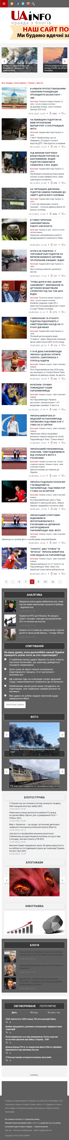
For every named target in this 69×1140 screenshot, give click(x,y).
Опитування (34, 646)
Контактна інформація (22, 1130)
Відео (13, 1108)
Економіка (53, 1101)
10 (45, 582)
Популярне (48, 1006)
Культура (10, 1104)
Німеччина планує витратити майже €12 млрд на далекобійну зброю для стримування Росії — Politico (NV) (33, 815)
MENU (4, 3)
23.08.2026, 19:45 (17, 854)
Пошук (31, 83)
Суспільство (42, 1101)
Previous (3, 61)
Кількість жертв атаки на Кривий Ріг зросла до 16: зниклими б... (16, 68)
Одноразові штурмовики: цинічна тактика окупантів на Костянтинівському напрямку (41, 953)
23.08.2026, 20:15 (17, 830)
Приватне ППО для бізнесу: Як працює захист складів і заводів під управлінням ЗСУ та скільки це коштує (40, 619)
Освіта (33, 1104)
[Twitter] (22, 4)
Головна (8, 1101)
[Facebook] (17, 4)
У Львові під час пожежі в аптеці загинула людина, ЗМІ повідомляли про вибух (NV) (35, 804)
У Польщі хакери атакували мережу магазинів (28, 1057)
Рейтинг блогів (52, 1108)
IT (44, 1104)
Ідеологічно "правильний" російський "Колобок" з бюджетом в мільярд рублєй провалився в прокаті (40, 981)
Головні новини (20, 1101)
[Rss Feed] (11, 4)
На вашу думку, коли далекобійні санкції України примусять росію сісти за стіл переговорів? (34, 653)
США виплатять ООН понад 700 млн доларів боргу (31, 1019)
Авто (39, 1104)
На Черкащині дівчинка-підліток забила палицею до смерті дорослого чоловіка (48, 192)
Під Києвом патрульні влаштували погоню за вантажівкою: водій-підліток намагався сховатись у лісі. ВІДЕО (44, 159)
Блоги (34, 945)
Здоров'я (50, 1104)
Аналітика (34, 594)
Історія (25, 1104)
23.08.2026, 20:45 (17, 809)
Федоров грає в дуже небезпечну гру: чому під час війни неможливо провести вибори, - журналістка (41, 604)
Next (65, 61)
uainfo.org (36, 1123)
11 (53, 582)
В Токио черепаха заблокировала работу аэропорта (41, 223)
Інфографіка (34, 906)
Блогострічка (34, 797)
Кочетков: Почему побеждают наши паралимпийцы (41, 387)
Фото (34, 717)
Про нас (8, 1130)
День (14, 1012)
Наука (18, 1104)
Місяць (34, 1012)
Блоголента (39, 1108)
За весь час (54, 1012)
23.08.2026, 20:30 (17, 821)
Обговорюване (25, 1006)
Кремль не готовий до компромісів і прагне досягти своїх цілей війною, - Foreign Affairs (41, 631)
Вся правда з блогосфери (14, 83)
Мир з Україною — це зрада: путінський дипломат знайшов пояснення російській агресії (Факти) (34, 826)
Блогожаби (34, 862)
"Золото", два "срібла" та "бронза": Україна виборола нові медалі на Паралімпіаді (47, 552)
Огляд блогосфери (25, 1108)
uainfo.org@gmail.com (42, 1130)
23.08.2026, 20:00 (17, 842)
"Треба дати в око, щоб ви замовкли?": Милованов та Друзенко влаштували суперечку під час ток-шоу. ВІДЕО (47, 288)
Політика (31, 1101)
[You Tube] (27, 4)
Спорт (58, 1104)
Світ (61, 1101)
